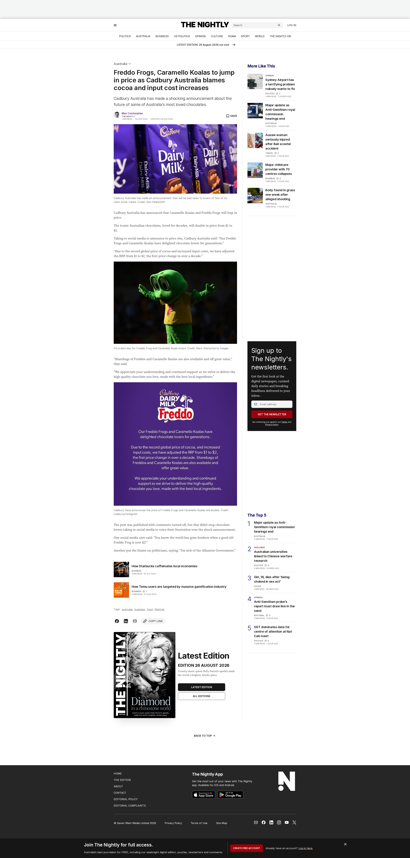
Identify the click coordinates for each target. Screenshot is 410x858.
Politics (125, 36)
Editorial (259, 615)
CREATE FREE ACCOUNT (246, 848)
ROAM (232, 36)
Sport (245, 36)
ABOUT (118, 786)
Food (150, 609)
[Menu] (115, 25)
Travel (269, 153)
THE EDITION (122, 780)
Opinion (200, 36)
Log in (291, 25)
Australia (143, 36)
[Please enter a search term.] (279, 25)
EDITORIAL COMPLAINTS (130, 805)
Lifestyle (159, 609)
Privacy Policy (271, 424)
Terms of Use (199, 823)
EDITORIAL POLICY (126, 799)
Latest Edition (201, 687)
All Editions (201, 696)
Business (162, 36)
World (260, 36)
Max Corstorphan (132, 113)
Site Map (221, 823)
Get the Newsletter (272, 414)
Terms (284, 422)
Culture (217, 36)
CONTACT (120, 792)
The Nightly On (280, 36)
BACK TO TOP (203, 735)
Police (257, 586)
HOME (118, 773)
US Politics (182, 36)
